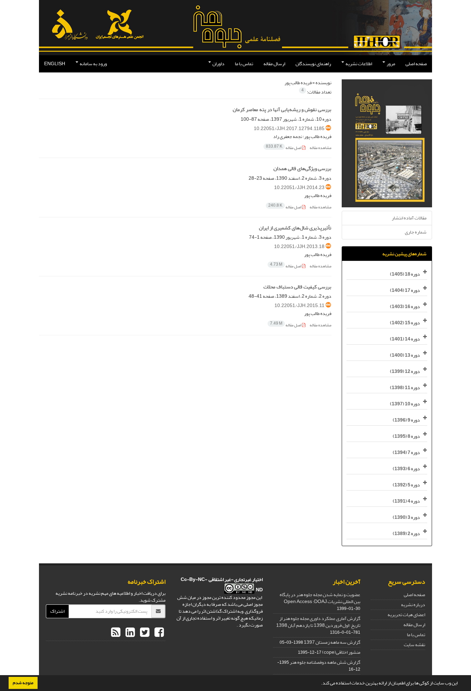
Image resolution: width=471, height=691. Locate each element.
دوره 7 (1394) (406, 452)
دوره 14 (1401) (405, 339)
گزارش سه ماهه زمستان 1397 (332, 642)
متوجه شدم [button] (23, 683)
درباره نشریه (413, 604)
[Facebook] (158, 632)
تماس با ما (244, 63)
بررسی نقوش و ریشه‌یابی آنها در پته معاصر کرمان (282, 110)
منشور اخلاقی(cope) (341, 652)
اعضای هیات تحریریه (406, 614)
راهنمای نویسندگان (313, 63)
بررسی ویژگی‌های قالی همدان (302, 169)
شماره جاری (416, 232)
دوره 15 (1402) (405, 322)
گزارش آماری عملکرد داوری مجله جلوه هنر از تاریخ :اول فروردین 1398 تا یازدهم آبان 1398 (318, 622)
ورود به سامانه (93, 63)
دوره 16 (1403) (405, 306)
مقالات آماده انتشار (409, 218)
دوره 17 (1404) (405, 290)
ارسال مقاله (274, 63)
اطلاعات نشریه (358, 63)
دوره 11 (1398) (405, 387)
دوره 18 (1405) (405, 274)
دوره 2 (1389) (406, 533)
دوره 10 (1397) (405, 403)
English (54, 63)
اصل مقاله (284, 148)
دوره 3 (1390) (406, 517)
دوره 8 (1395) (406, 436)
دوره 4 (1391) (406, 501)
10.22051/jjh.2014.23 (299, 187)
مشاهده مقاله (320, 148)
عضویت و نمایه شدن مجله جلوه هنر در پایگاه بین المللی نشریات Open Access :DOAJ (320, 598)
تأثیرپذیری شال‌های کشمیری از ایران (295, 228)
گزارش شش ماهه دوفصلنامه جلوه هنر (325, 662)
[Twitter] (144, 632)
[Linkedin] (129, 632)
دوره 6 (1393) (406, 468)
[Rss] (115, 632)
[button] (319, 684)
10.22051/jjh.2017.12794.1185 (289, 128)
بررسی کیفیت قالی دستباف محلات (297, 287)
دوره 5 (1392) (406, 485)
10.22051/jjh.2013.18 (299, 246)
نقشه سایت (414, 644)
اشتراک (57, 611)
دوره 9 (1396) (406, 420)
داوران (218, 63)
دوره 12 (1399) (405, 371)
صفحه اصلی (416, 63)
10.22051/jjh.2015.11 (299, 305)
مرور (390, 63)
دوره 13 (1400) (405, 355)
